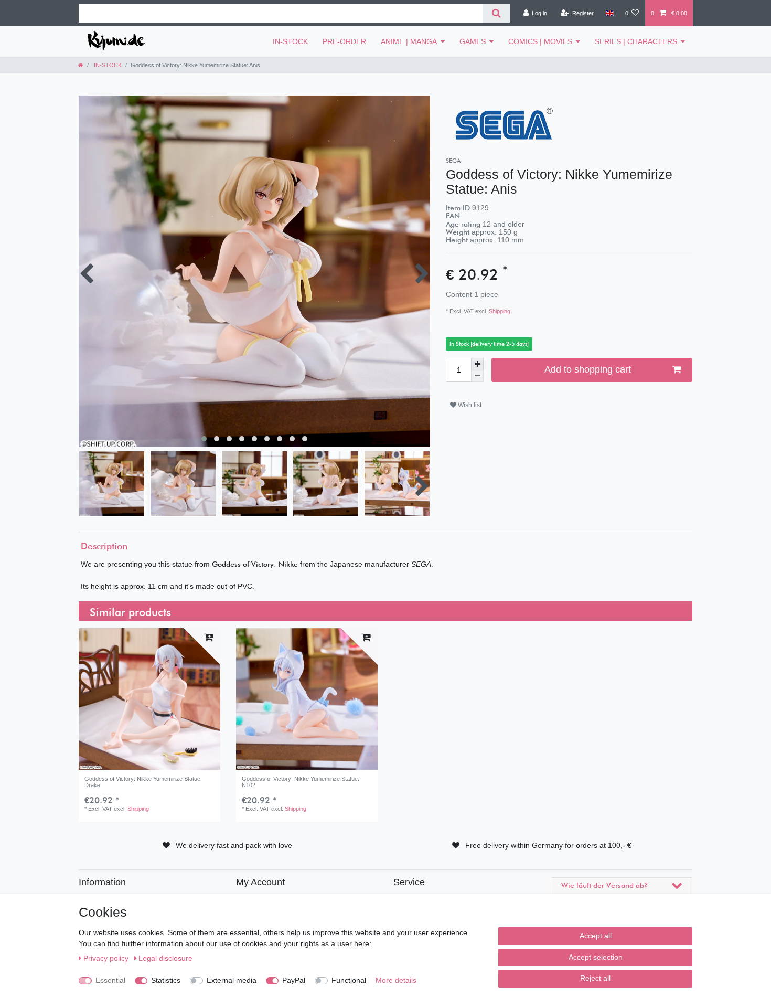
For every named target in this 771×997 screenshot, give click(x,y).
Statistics (165, 980)
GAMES (472, 41)
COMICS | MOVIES (540, 41)
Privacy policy (107, 958)
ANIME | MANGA (409, 41)
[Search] (496, 13)
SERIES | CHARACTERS (636, 41)
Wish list (468, 405)
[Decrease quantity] (477, 376)
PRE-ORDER (344, 41)
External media (231, 980)
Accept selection (596, 957)
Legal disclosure (165, 958)
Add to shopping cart (587, 369)
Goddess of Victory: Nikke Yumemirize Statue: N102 (300, 782)
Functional (348, 980)
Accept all (596, 935)
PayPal (293, 980)
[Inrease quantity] (477, 364)
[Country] (609, 13)
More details (396, 980)
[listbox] (149, 699)
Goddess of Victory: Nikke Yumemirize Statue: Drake (143, 782)
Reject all (595, 978)
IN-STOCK (290, 41)
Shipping (498, 311)
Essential (110, 980)
